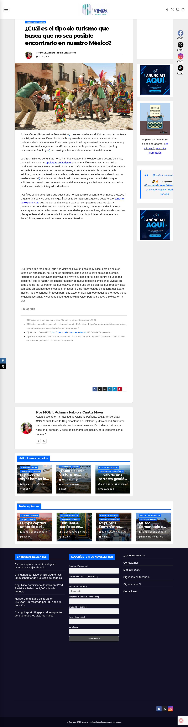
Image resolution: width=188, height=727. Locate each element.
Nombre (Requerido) (78, 566)
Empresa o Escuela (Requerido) (84, 597)
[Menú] (6, 9)
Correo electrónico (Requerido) (83, 576)
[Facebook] (167, 9)
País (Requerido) (77, 617)
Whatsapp (73, 627)
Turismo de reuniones (69, 519)
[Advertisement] (74, 245)
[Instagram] (177, 9)
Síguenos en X (132, 584)
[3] (27, 332)
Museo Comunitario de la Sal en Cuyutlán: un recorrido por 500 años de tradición (38, 602)
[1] (27, 320)
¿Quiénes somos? (134, 555)
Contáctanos (131, 562)
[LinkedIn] (44, 441)
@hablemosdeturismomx (166, 175)
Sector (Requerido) (78, 586)
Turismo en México (148, 519)
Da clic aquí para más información (156, 148)
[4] (27, 336)
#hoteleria (162, 185)
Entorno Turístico (152, 537)
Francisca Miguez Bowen (69, 486)
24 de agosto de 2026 (35, 532)
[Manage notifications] (181, 720)
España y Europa (28, 519)
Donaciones (130, 591)
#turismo (150, 185)
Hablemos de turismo (35, 22)
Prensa (26, 537)
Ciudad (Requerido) (78, 607)
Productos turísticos (150, 515)
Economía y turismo (29, 515)
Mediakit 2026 (131, 569)
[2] (27, 324)
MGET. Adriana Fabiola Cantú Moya (58, 52)
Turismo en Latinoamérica (111, 471)
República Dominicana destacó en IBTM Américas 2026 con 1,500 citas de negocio (39, 588)
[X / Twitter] (172, 9)
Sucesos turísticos (69, 515)
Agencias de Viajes (29, 467)
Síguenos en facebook (136, 577)
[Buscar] (183, 9)
